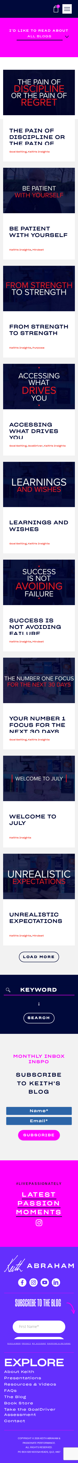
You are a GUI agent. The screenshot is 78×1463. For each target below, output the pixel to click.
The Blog (15, 1397)
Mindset (38, 250)
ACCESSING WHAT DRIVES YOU (34, 431)
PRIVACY (26, 1343)
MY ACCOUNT (39, 1343)
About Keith (19, 1372)
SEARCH (39, 1018)
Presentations (22, 1378)
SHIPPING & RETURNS (59, 1343)
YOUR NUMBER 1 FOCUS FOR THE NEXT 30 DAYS (37, 725)
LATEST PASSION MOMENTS (39, 1203)
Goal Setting (18, 152)
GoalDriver (35, 446)
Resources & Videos (30, 1384)
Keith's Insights (39, 152)
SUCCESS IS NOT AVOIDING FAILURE (35, 627)
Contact (14, 1421)
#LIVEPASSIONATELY (39, 1183)
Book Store (18, 1403)
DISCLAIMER (14, 1343)
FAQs (10, 1390)
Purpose (38, 348)
